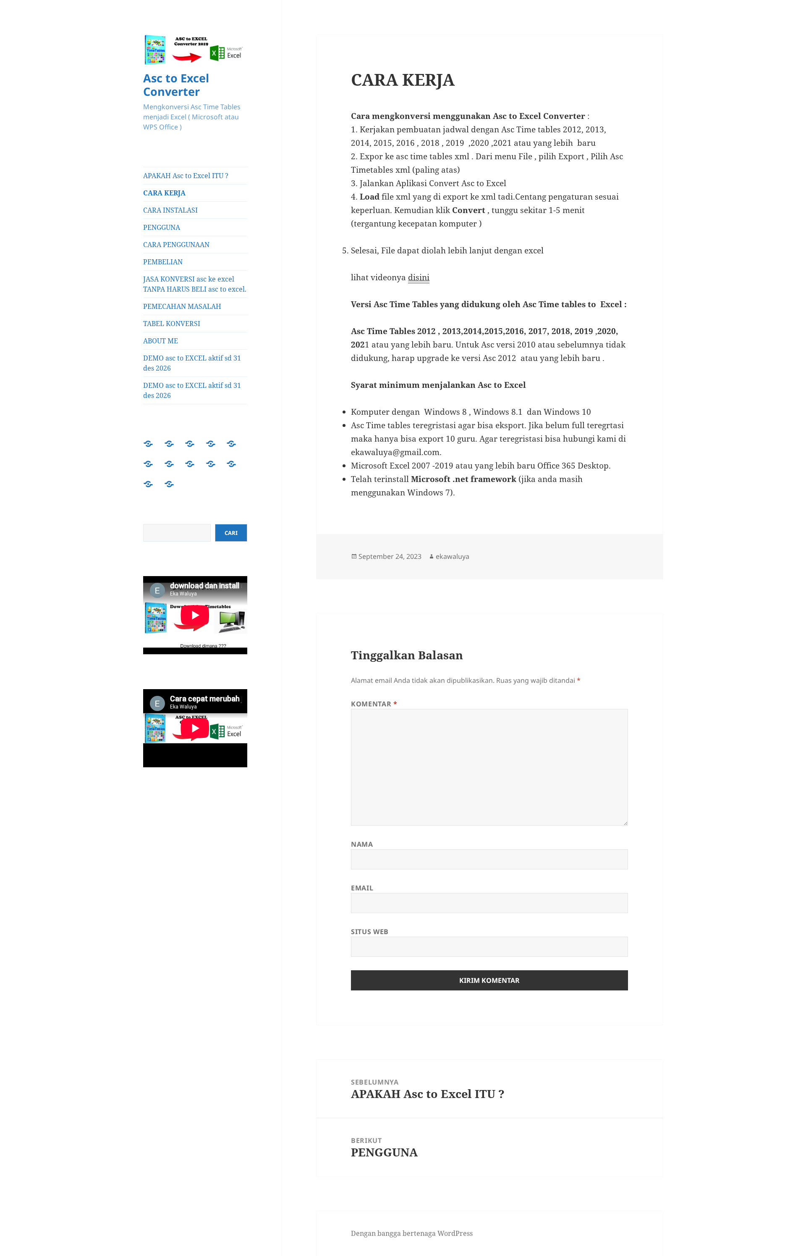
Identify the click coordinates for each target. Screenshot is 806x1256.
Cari (231, 533)
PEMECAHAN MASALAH (182, 306)
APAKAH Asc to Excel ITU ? (185, 175)
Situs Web (370, 931)
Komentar (374, 703)
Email (362, 888)
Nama (362, 844)
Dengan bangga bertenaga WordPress (412, 1233)
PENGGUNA (161, 227)
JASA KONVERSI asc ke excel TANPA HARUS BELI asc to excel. (194, 284)
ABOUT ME (160, 340)
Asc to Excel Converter (176, 84)
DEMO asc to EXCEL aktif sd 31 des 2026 (192, 363)
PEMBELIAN (163, 261)
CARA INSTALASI (170, 210)
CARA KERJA (164, 192)
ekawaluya (452, 556)
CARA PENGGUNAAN (176, 244)
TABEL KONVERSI (171, 323)
